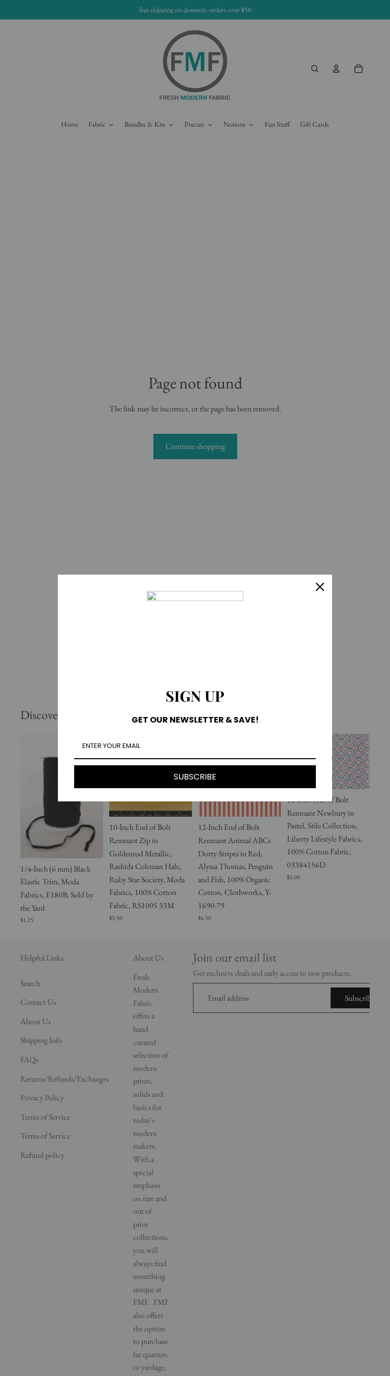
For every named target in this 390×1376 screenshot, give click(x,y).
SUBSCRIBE (195, 777)
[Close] (320, 587)
